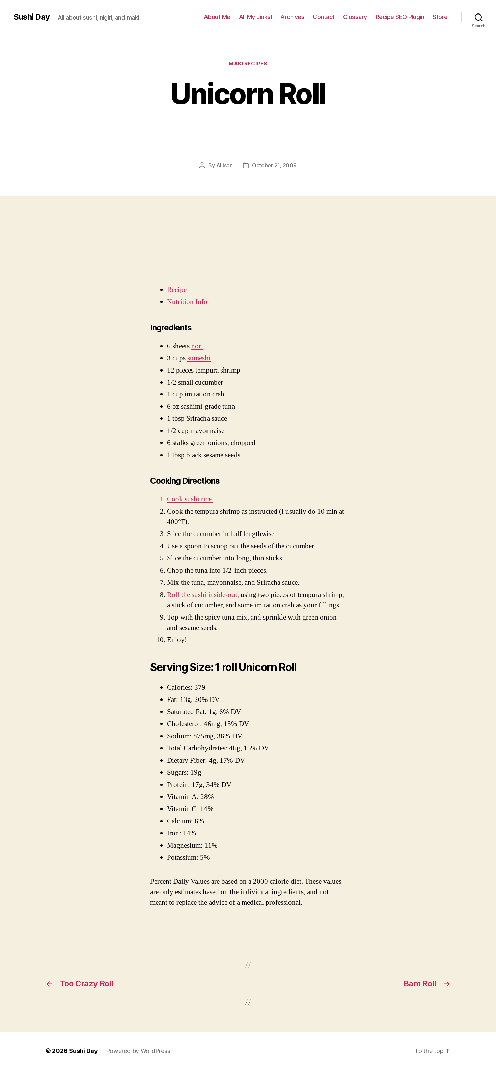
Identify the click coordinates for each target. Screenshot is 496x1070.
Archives (292, 16)
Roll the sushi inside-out (202, 594)
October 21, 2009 (274, 165)
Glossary (355, 16)
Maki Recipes (248, 64)
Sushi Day (31, 17)
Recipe (177, 289)
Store (440, 16)
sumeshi (199, 358)
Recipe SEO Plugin (400, 16)
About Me (217, 16)
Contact (324, 16)
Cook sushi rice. (190, 499)
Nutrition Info (187, 301)
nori (197, 346)
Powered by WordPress (138, 1050)
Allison (224, 165)
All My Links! (255, 16)
